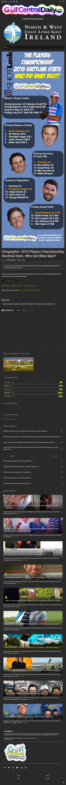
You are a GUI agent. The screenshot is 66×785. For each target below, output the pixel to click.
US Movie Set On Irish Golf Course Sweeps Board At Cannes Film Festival (33, 670)
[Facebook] (2, 1)
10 (6, 713)
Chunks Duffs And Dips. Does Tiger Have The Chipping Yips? (27, 577)
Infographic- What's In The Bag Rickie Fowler (23, 285)
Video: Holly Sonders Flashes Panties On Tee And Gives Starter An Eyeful (32, 601)
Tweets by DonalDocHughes (10, 419)
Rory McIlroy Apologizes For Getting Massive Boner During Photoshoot (32, 624)
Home (18, 775)
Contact (47, 775)
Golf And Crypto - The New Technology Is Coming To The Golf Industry (31, 647)
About (18, 778)
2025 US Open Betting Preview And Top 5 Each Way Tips (26, 694)
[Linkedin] (14, 1)
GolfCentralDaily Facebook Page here (29, 290)
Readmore (20, 513)
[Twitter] (5, 1)
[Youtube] (11, 1)
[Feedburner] (16, 1)
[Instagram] (8, 1)
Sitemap (47, 778)
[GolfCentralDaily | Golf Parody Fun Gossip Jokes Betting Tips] (33, 15)
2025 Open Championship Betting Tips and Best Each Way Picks (29, 717)
